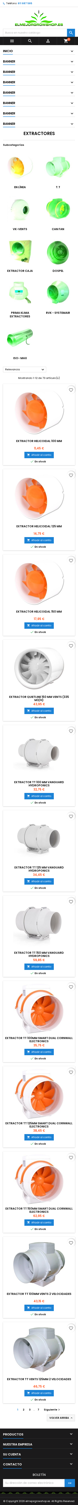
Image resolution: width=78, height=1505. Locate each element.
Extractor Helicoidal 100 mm (39, 441)
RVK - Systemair (58, 313)
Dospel (58, 271)
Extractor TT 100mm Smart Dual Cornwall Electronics (39, 1039)
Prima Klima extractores (20, 314)
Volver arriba (61, 1418)
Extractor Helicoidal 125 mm (39, 526)
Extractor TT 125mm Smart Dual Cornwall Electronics (39, 1125)
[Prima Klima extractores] (20, 292)
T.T (58, 187)
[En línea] (20, 167)
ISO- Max (20, 358)
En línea (20, 187)
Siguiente (52, 1410)
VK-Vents (20, 229)
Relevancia (25, 369)
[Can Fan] (58, 209)
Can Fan (58, 229)
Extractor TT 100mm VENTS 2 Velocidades (39, 1294)
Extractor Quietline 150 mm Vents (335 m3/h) (39, 698)
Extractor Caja (20, 271)
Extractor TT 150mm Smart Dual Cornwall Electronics (39, 1210)
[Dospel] (58, 250)
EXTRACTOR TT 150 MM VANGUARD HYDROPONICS (39, 954)
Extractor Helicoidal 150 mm (39, 612)
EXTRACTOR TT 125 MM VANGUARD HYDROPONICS (39, 869)
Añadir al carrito (39, 455)
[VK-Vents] (20, 209)
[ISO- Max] (20, 338)
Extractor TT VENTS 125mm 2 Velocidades (39, 1379)
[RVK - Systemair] (58, 292)
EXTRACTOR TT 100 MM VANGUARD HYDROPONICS (39, 783)
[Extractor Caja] (20, 250)
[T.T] (58, 167)
